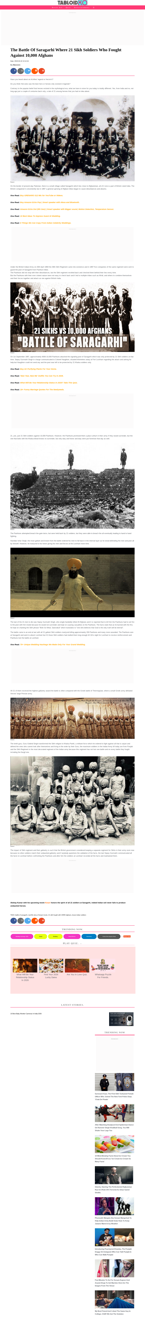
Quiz (68, 7)
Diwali (40, 936)
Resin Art (57, 7)
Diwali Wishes (72, 936)
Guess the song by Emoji (109, 936)
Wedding (55, 936)
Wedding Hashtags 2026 (22, 936)
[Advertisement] (72, 29)
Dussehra (89, 936)
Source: (12, 182)
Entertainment (82, 7)
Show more (127, 936)
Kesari (47, 903)
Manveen (16, 65)
